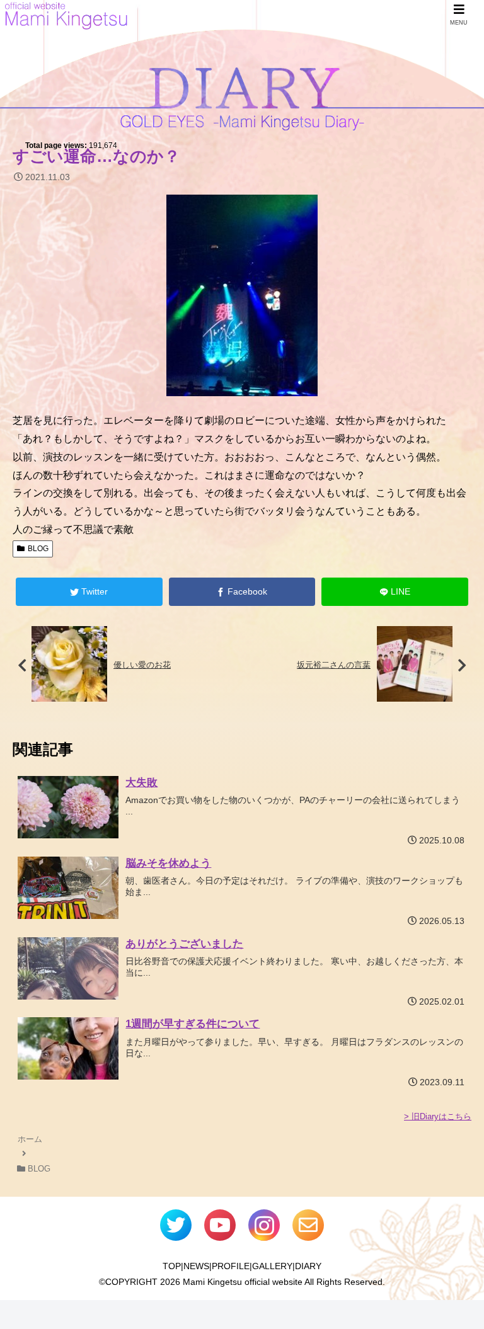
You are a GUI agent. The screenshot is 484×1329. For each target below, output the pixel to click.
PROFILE (231, 1266)
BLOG (38, 548)
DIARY (308, 1266)
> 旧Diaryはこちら (437, 1116)
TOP (172, 1266)
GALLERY (272, 1266)
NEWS (196, 1266)
